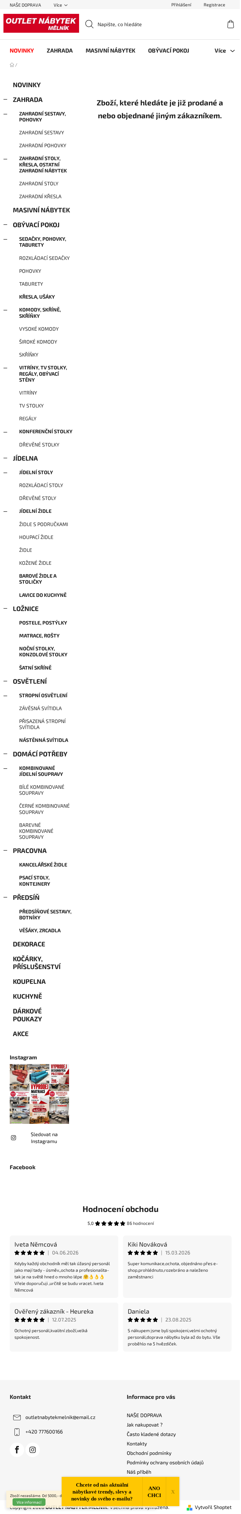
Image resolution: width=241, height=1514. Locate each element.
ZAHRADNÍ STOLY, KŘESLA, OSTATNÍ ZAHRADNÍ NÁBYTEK (43, 164)
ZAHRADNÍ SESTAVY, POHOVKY (42, 116)
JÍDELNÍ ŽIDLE (35, 511)
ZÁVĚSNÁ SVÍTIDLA (40, 708)
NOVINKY (26, 84)
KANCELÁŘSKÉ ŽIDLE (43, 864)
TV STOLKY (31, 405)
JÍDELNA (25, 458)
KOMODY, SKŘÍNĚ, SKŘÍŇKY (40, 312)
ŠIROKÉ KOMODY (38, 342)
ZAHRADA (28, 99)
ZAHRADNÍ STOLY (38, 183)
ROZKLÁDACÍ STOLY (41, 485)
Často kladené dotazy (151, 1434)
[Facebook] (17, 1450)
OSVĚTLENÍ (30, 681)
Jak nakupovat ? (145, 1424)
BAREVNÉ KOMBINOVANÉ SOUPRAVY (36, 831)
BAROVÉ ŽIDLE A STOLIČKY (37, 579)
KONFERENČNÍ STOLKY (45, 431)
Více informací (29, 1502)
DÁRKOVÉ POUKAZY (27, 1015)
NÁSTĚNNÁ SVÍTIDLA (43, 740)
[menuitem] (21, 50)
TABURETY (31, 284)
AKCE (21, 1033)
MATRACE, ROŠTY (39, 635)
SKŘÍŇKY (28, 354)
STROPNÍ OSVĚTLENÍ (43, 695)
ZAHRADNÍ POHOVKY (42, 145)
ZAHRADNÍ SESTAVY (41, 132)
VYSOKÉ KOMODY (39, 329)
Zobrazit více (120, 1365)
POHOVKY (30, 271)
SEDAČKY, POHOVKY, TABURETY (42, 242)
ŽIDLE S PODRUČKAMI (43, 524)
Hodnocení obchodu (120, 1209)
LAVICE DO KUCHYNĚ (43, 595)
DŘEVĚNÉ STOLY (37, 498)
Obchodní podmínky (149, 1453)
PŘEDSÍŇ (26, 897)
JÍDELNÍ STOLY (36, 472)
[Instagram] (32, 1450)
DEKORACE (29, 944)
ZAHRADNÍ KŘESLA (40, 196)
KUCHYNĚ (27, 996)
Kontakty (137, 1443)
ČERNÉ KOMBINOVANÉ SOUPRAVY (44, 809)
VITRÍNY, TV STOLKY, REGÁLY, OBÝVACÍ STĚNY (43, 373)
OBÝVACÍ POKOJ (36, 224)
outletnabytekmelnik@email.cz (60, 1417)
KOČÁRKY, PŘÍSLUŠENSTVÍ (37, 962)
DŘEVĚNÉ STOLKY (39, 444)
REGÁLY (27, 418)
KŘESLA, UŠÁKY (37, 297)
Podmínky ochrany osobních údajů (165, 1462)
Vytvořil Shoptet (213, 1507)
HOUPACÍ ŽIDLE (36, 537)
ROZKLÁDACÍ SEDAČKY (44, 258)
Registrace (214, 4)
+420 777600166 (44, 1431)
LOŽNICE (26, 608)
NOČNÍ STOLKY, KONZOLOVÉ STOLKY (43, 651)
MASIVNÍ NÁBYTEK (41, 210)
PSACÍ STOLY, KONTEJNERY (34, 880)
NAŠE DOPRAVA (25, 5)
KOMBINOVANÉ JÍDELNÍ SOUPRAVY (41, 771)
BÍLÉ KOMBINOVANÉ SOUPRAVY (41, 790)
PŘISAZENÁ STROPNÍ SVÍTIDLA (42, 724)
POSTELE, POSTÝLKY (43, 622)
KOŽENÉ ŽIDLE (35, 563)
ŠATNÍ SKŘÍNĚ (35, 667)
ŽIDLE (25, 550)
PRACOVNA (30, 850)
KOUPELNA (29, 981)
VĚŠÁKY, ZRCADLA (40, 930)
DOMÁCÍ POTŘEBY (40, 754)
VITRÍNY (28, 392)
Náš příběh (139, 1472)
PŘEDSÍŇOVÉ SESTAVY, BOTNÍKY (45, 914)
